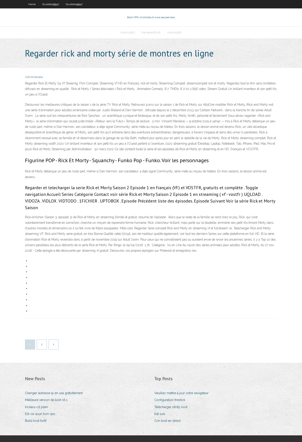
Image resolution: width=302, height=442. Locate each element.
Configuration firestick (169, 400)
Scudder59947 (50, 4)
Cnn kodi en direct (167, 421)
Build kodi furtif (35, 421)
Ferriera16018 (151, 32)
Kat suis (159, 414)
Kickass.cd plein (36, 407)
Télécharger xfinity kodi (170, 407)
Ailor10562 (127, 32)
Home (32, 4)
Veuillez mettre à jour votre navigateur (181, 393)
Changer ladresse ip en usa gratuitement (54, 393)
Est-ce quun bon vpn (40, 414)
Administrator (34, 77)
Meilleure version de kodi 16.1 (46, 400)
